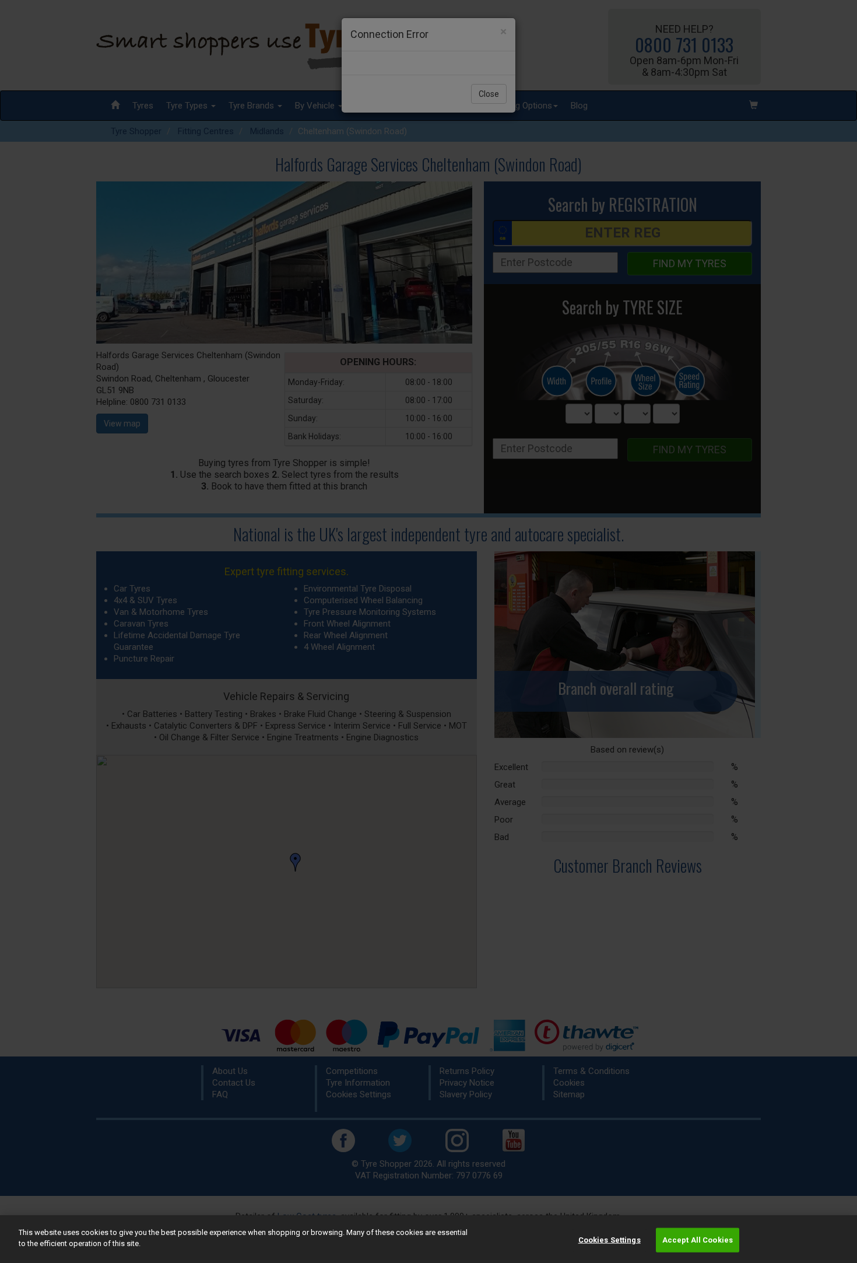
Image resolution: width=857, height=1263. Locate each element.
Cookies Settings (609, 1240)
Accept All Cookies (697, 1240)
